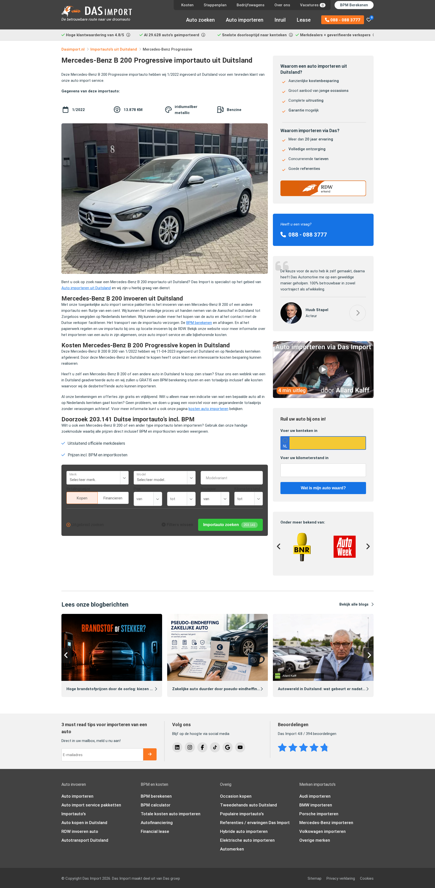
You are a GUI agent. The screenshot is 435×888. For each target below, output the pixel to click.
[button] (357, 313)
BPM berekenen (199, 322)
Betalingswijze (78, 489)
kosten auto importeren (208, 408)
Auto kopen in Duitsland (84, 822)
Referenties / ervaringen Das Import (255, 822)
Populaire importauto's (242, 813)
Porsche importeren (318, 813)
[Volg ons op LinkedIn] (177, 747)
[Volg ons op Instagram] (190, 747)
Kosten (187, 5)
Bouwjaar (208, 489)
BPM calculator (155, 804)
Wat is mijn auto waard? (323, 488)
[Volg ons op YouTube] (240, 747)
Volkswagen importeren (322, 831)
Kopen (82, 498)
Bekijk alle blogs (354, 604)
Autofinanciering (157, 822)
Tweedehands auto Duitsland (248, 804)
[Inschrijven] (150, 754)
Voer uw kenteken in (298, 430)
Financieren (112, 498)
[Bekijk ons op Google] (228, 747)
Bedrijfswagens (250, 5)
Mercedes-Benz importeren (326, 822)
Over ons (282, 5)
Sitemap (314, 878)
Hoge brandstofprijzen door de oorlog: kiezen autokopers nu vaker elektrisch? (137, 689)
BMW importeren (315, 804)
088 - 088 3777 (344, 19)
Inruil (280, 20)
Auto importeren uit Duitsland (86, 288)
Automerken (232, 849)
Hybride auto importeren (244, 831)
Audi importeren (315, 796)
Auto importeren (244, 20)
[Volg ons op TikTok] (215, 747)
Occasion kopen (235, 796)
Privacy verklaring (341, 878)
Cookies (367, 878)
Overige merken (314, 840)
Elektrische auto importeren (247, 840)
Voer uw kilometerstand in (304, 458)
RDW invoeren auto (79, 831)
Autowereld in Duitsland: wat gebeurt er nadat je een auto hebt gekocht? (345, 689)
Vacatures (311, 5)
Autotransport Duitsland (84, 840)
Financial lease (155, 831)
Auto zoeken (200, 20)
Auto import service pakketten (91, 804)
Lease (304, 20)
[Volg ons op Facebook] (202, 747)
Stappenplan (215, 5)
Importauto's (73, 813)
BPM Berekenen (354, 5)
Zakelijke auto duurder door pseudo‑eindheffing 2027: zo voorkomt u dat (238, 689)
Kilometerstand (247, 489)
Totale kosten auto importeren (170, 813)
